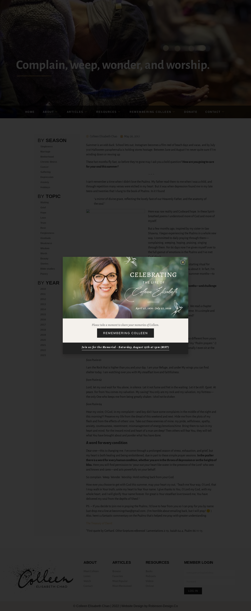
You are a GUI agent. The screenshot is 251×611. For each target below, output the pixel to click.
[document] (125, 305)
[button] (182, 262)
